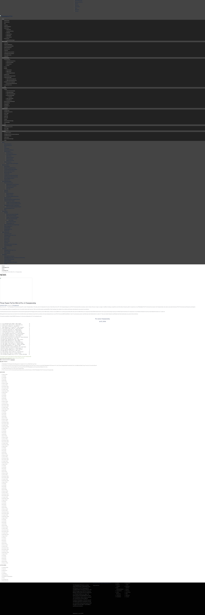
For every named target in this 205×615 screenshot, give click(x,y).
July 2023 (4, 429)
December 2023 (5, 422)
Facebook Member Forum (8, 84)
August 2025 (4, 392)
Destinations (6, 114)
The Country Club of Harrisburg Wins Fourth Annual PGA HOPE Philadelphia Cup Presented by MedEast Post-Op (25, 366)
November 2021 (5, 459)
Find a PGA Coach (78, 0)
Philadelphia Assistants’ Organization (11, 205)
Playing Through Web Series (8, 44)
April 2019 (4, 506)
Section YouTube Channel (7, 47)
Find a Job (7, 65)
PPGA (3, 577)
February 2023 (5, 437)
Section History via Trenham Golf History (10, 30)
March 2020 (4, 489)
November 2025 (5, 387)
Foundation (4, 131)
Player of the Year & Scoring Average (9, 101)
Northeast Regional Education (12, 196)
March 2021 (4, 471)
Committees (6, 148)
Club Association (6, 137)
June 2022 (4, 449)
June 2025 (4, 395)
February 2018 (5, 527)
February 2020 (5, 491)
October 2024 (5, 407)
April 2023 (4, 434)
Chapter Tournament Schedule (10, 93)
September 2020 (5, 480)
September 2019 (5, 498)
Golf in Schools (6, 129)
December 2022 (5, 440)
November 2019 (5, 495)
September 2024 (5, 408)
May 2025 (4, 396)
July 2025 (4, 393)
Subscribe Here (96, 585)
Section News (7, 166)
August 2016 (4, 553)
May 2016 (4, 558)
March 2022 (4, 453)
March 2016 (4, 561)
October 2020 (5, 479)
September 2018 (5, 516)
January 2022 (5, 456)
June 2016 (4, 556)
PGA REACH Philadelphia (7, 576)
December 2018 (5, 512)
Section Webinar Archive (9, 178)
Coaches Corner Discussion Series (11, 175)
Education (5, 68)
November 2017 (5, 531)
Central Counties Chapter (8, 77)
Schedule (5, 89)
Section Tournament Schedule (10, 90)
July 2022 (4, 447)
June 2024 (4, 413)
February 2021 (5, 473)
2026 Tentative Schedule (9, 92)
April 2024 (4, 416)
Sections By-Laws (6, 74)
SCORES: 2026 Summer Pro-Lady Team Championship (13, 368)
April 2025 (4, 398)
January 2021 (5, 474)
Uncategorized (16, 305)
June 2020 (4, 485)
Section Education (10, 193)
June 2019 (4, 503)
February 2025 (5, 401)
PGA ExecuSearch (10, 187)
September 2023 (5, 426)
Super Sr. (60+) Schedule (9, 98)
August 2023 (4, 428)
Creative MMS (80, 613)
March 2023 (4, 435)
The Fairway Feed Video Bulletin (10, 169)
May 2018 (4, 522)
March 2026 (4, 382)
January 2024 (5, 420)
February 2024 (5, 419)
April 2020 (4, 488)
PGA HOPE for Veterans (7, 132)
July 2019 (4, 501)
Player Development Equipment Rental (12, 199)
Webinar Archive (8, 71)
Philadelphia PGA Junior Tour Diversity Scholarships (11, 134)
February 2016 (5, 562)
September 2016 (5, 552)
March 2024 (4, 417)
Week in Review (5, 580)
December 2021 (5, 458)
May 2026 (4, 379)
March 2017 (4, 543)
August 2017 (4, 536)
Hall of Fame (8, 32)
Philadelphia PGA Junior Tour (8, 111)
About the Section (6, 20)
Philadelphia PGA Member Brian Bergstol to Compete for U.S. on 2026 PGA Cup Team (19, 363)
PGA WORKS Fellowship (7, 135)
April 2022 (4, 452)
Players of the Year (10, 160)
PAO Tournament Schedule (10, 95)
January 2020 (5, 492)
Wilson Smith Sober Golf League (8, 120)
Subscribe (77, 9)
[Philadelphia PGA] (6, 16)
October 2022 (5, 443)
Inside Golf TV (7, 179)
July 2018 (4, 519)
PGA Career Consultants (9, 62)
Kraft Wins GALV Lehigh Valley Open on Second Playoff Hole (12, 358)
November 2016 (5, 549)
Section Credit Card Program (12, 163)
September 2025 (5, 390)
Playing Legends (8, 35)
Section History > (7, 151)
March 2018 (4, 525)
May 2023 (4, 432)
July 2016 (4, 555)
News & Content (4, 41)
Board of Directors (8, 145)
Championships (6, 104)
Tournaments (4, 87)
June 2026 (4, 377)
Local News (4, 573)
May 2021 (4, 468)
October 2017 (5, 533)
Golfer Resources (4, 108)
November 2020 (5, 477)
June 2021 (4, 467)
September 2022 (5, 444)
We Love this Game (8, 172)
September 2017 (5, 534)
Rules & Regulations (7, 102)
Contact (76, 11)
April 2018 (4, 524)
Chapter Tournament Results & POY (11, 80)
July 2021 (4, 465)
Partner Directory (6, 38)
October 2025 (5, 389)
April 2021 (4, 470)
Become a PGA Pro (79, 2)
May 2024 (4, 414)
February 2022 (5, 455)
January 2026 (5, 384)
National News (5, 574)
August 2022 (4, 446)
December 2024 (5, 404)
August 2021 (4, 464)
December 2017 (5, 530)
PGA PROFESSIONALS (6, 181)
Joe (0, 305)
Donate (76, 3)
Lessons (3, 572)
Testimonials (6, 50)
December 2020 (5, 476)
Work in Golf (6, 116)
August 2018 (4, 518)
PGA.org (77, 5)
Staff (5, 23)
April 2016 (4, 559)
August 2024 (4, 410)
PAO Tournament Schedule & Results (11, 83)
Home (3, 266)
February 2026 (5, 383)
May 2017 (4, 540)
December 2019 (5, 494)
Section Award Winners (7, 26)
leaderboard (4, 570)
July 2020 (4, 483)
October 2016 (5, 550)
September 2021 (5, 462)
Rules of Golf (6, 117)
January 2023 (5, 438)
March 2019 (4, 507)
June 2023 (4, 431)
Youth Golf (3, 125)
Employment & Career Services (12, 184)
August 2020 (4, 482)
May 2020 (4, 486)
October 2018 (5, 515)
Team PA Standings (7, 122)
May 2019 (4, 504)
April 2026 (4, 380)
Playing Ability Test (9, 99)
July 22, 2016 (4, 305)
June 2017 (4, 539)
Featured (4, 568)
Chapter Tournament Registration (13, 202)
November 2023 (5, 423)
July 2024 (4, 411)
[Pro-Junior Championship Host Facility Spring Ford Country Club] (16, 289)
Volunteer (5, 119)
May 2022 (4, 450)
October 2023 (5, 425)
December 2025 (5, 386)
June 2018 (4, 521)
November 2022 (5, 441)
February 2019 (5, 509)
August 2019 (4, 500)
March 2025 (4, 399)
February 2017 (5, 544)
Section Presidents (10, 157)
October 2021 (5, 461)
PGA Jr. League (6, 113)
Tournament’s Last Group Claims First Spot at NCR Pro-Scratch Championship (15, 356)
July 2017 (4, 537)
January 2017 (5, 546)
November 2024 (5, 405)
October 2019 (5, 497)
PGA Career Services (7, 59)
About (3, 19)
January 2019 (5, 510)
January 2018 (5, 528)
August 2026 (4, 374)
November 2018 (5, 513)
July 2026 (4, 376)
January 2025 (5, 402)
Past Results (10, 96)
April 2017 (4, 541)
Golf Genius (77, 6)
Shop (76, 8)
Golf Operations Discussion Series (9, 53)
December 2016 (5, 547)
